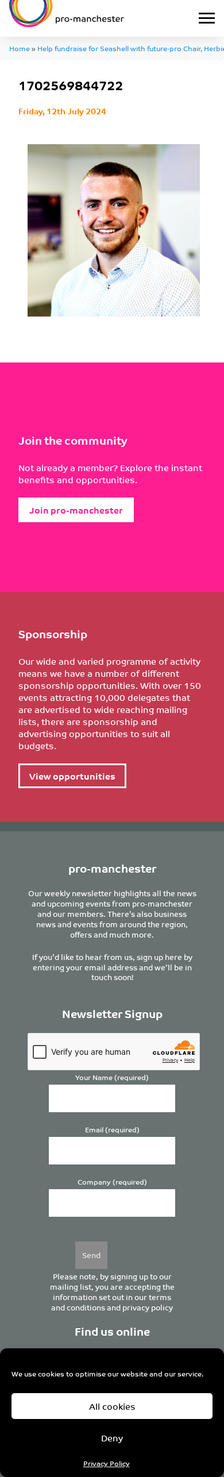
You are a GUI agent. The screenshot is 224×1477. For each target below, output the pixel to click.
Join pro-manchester (76, 510)
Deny (112, 1437)
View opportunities (72, 776)
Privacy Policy (106, 1463)
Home (19, 48)
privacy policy (147, 1307)
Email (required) (112, 1130)
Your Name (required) (112, 1077)
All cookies (112, 1406)
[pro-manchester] (84, 18)
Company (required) (112, 1182)
